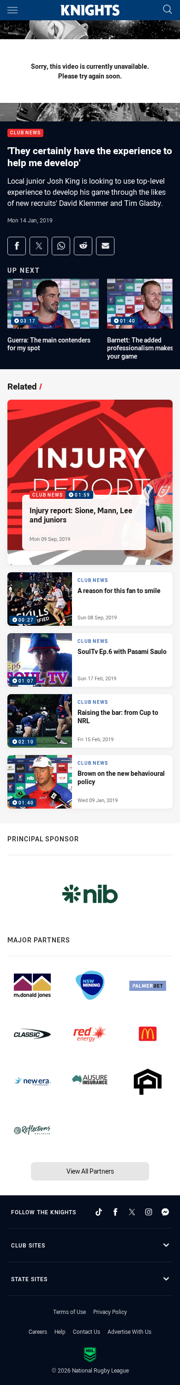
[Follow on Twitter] (132, 1212)
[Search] (167, 10)
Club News (25, 133)
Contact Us (86, 1331)
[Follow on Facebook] (115, 1212)
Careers (38, 1331)
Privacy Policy (110, 1311)
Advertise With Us (129, 1331)
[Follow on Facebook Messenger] (165, 1212)
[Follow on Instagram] (148, 1212)
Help (60, 1331)
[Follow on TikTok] (98, 1212)
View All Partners (90, 1171)
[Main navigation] (12, 10)
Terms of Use (69, 1311)
